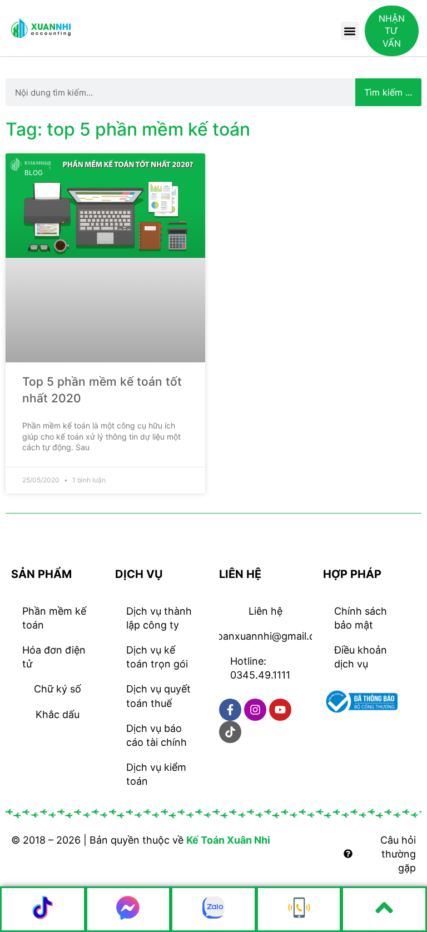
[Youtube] (280, 710)
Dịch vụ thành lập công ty (159, 618)
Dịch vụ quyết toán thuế (158, 696)
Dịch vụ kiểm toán (156, 774)
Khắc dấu (58, 714)
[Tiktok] (230, 732)
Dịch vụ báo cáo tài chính (156, 735)
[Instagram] (255, 710)
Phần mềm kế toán (54, 618)
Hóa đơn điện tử (54, 657)
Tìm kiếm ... (388, 92)
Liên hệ (265, 611)
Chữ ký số (57, 689)
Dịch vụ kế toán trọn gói (157, 657)
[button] (350, 31)
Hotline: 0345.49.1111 (260, 668)
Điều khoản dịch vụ (360, 657)
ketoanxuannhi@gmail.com (265, 636)
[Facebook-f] (230, 710)
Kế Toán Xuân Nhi (228, 840)
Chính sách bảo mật (360, 618)
